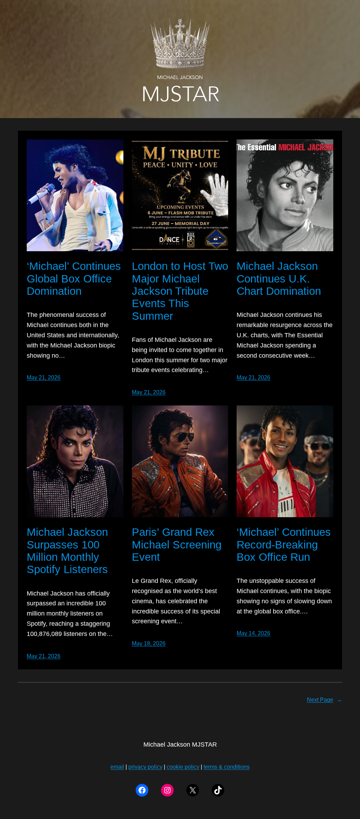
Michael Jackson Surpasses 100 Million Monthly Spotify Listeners (67, 551)
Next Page (324, 700)
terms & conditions (227, 767)
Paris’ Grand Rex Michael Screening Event (176, 544)
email (117, 767)
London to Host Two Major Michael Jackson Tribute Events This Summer (180, 291)
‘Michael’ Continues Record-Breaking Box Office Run (284, 544)
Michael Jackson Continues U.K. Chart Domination (279, 278)
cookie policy (183, 767)
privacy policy (145, 767)
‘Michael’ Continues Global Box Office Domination (74, 278)
